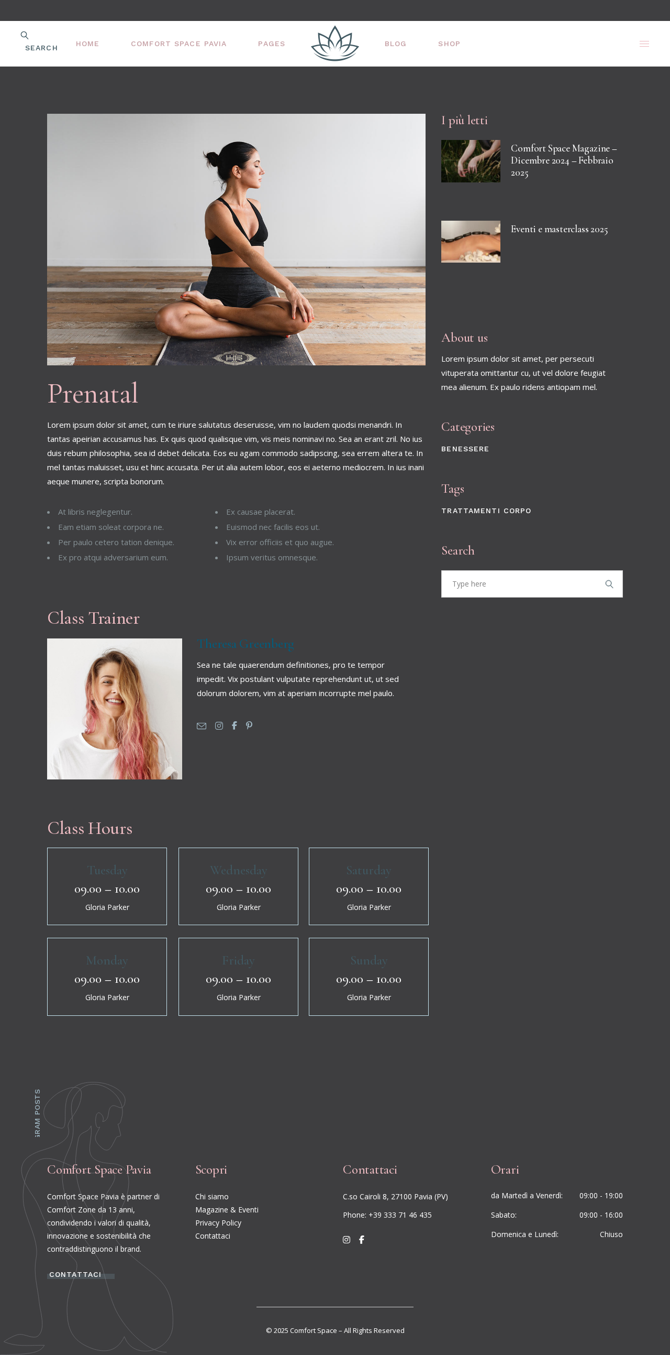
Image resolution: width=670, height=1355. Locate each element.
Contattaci (212, 1236)
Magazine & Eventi (227, 1210)
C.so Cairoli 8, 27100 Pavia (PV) (395, 1196)
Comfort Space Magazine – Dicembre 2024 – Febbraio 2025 (564, 160)
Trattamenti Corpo (486, 510)
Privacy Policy (218, 1223)
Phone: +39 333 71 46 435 (387, 1215)
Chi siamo (212, 1196)
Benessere (465, 449)
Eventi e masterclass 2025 (559, 229)
